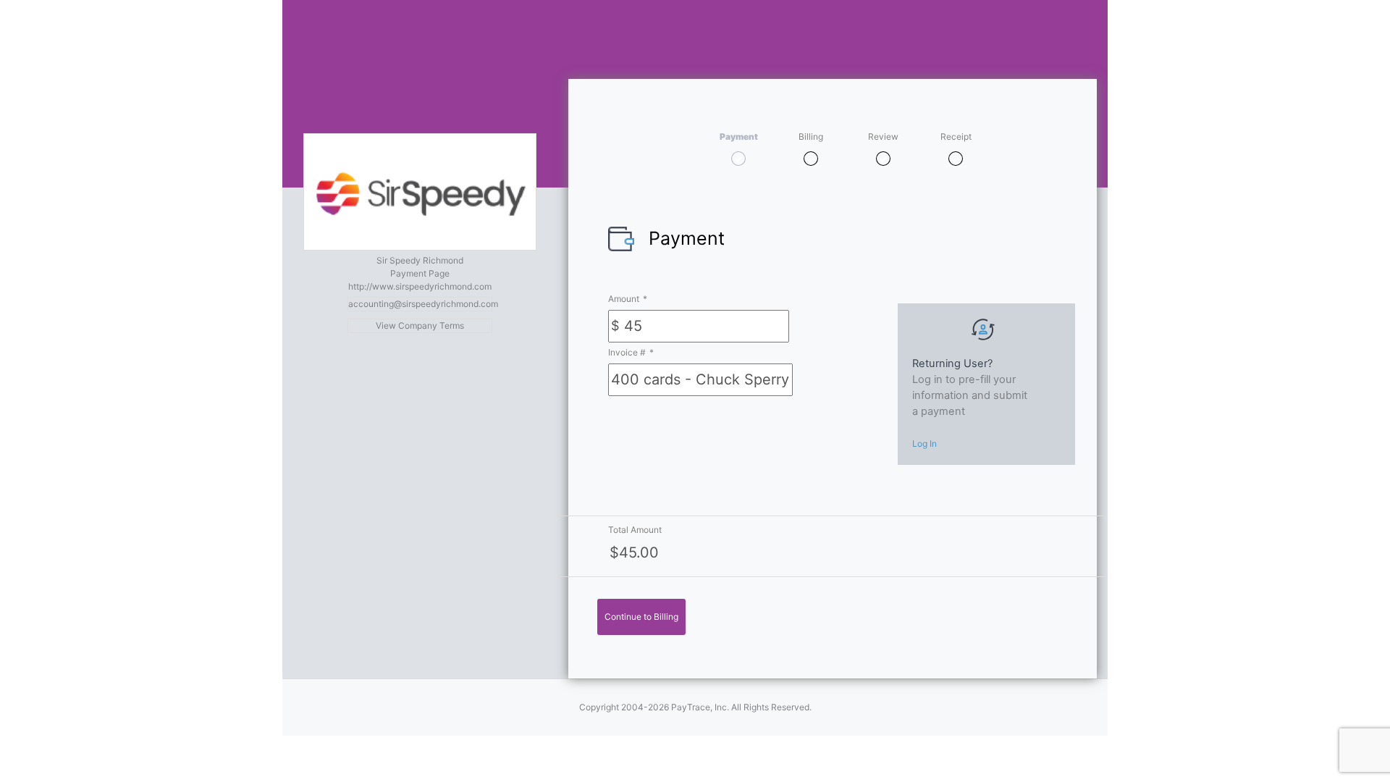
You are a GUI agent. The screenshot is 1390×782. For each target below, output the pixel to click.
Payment (739, 136)
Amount (627, 298)
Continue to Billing (641, 616)
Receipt (956, 136)
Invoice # (631, 352)
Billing (811, 136)
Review (883, 136)
